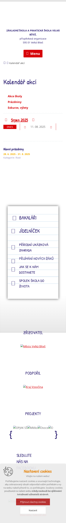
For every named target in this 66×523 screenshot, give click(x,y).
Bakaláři (28, 217)
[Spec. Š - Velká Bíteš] (33, 12)
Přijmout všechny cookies (33, 501)
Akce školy (15, 96)
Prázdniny (14, 102)
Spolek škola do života (31, 283)
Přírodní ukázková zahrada (33, 247)
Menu (35, 53)
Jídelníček (29, 231)
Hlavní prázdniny (13, 149)
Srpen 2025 (19, 120)
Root (18, 157)
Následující (33, 120)
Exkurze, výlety (18, 108)
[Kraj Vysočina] (33, 387)
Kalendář (9, 133)
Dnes (10, 126)
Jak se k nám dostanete (28, 269)
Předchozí (5, 120)
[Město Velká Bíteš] (33, 346)
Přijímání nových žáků (36, 258)
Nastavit (33, 510)
